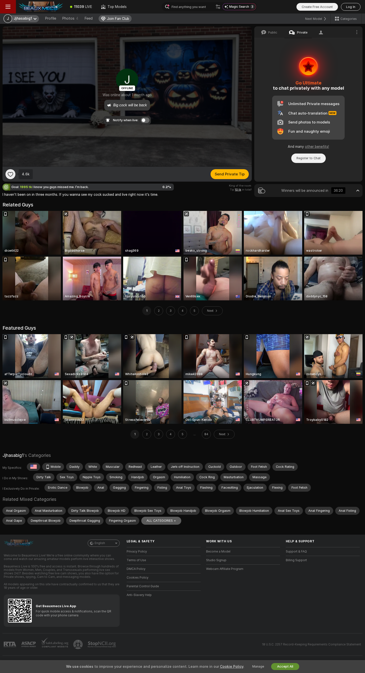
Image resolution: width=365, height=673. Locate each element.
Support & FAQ (296, 551)
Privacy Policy (137, 551)
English (100, 543)
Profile (50, 18)
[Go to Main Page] (41, 6)
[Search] (218, 6)
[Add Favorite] (10, 174)
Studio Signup (216, 560)
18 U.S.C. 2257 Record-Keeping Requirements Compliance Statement (311, 644)
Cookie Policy (231, 667)
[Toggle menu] (8, 6)
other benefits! (317, 147)
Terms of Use (136, 560)
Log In (350, 7)
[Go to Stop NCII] (102, 644)
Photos (70, 18)
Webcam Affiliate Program (224, 569)
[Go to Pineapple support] (78, 644)
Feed (88, 18)
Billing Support (296, 560)
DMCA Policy (136, 569)
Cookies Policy (137, 577)
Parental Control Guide (143, 586)
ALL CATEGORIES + (161, 520)
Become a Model (218, 551)
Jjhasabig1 (13, 455)
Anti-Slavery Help (139, 595)
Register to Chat (308, 158)
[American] (33, 467)
